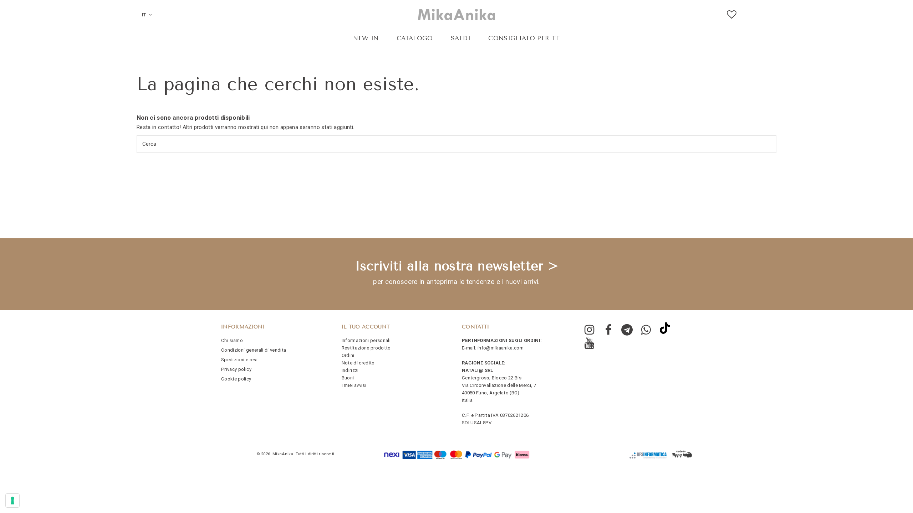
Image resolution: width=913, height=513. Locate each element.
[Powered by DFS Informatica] (648, 455)
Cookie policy (236, 379)
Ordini (348, 355)
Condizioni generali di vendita (253, 350)
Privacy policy (236, 369)
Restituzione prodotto (366, 348)
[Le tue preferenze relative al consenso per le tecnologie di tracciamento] (12, 500)
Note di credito (358, 363)
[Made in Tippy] (682, 454)
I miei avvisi (354, 385)
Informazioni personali (366, 340)
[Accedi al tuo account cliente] (749, 15)
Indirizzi (350, 370)
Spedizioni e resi (239, 359)
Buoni (348, 377)
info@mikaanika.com (501, 348)
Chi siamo (232, 340)
